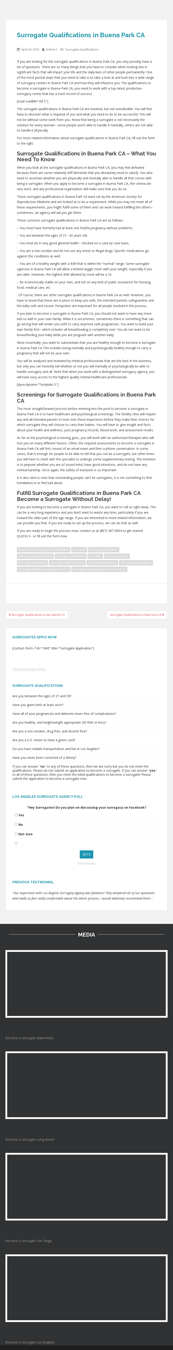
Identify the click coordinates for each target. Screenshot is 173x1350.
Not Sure (25, 834)
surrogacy (79, 550)
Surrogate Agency (117, 556)
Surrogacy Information (70, 556)
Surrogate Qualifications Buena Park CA (43, 569)
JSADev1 (51, 49)
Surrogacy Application (104, 550)
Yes (21, 815)
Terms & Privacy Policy (29, 669)
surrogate (95, 556)
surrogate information (102, 563)
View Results (86, 863)
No (20, 824)
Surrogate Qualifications (82, 49)
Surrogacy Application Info (35, 556)
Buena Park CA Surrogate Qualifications (43, 550)
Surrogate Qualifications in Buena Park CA (99, 569)
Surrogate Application (32, 563)
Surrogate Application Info (67, 563)
